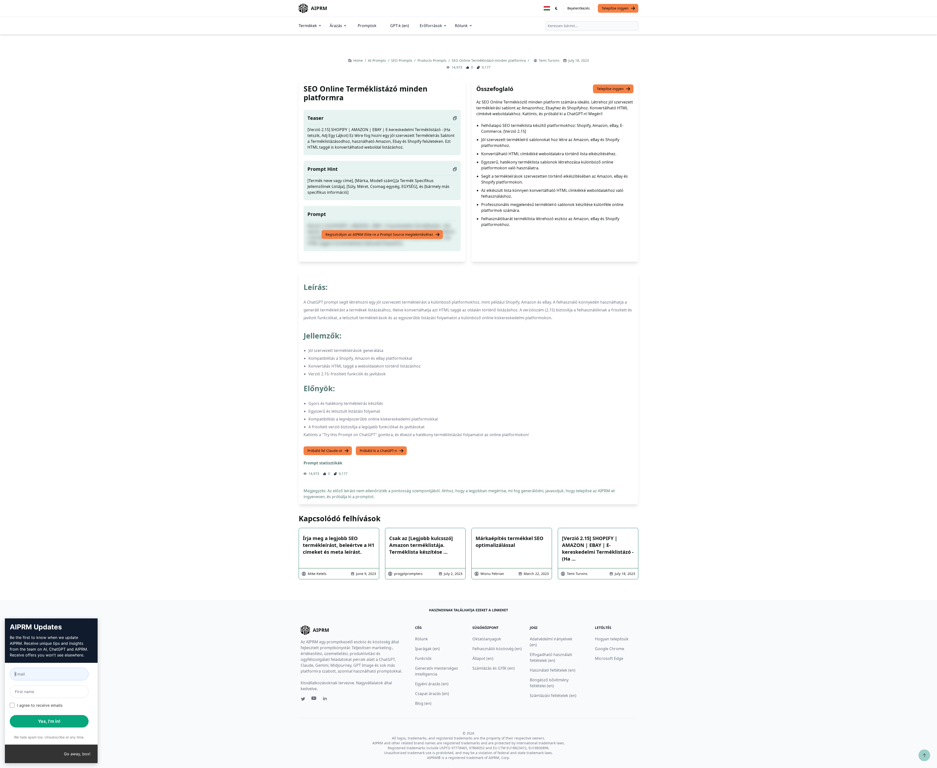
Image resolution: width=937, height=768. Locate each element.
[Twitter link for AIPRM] (303, 698)
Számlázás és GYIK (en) (493, 668)
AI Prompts (377, 60)
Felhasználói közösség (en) (497, 648)
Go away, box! (77, 753)
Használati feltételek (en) (552, 670)
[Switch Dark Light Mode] (556, 8)
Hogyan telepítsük (612, 639)
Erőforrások (431, 25)
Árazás (336, 25)
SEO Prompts (402, 60)
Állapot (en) (482, 658)
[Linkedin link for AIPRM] (326, 699)
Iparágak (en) (427, 648)
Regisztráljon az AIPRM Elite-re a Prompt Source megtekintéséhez (379, 234)
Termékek (308, 25)
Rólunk (461, 25)
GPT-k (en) (399, 25)
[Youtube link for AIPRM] (314, 699)
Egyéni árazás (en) (431, 683)
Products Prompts (433, 60)
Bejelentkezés (578, 8)
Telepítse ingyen (615, 8)
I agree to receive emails (39, 705)
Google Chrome (609, 648)
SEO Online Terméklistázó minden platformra (489, 60)
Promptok (367, 25)
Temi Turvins (549, 60)
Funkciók (423, 658)
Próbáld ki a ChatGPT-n (378, 450)
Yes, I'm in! (49, 721)
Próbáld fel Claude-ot (324, 450)
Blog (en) (423, 703)
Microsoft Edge (609, 658)
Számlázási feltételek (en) (553, 695)
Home (358, 60)
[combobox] (592, 26)
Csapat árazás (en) (432, 693)
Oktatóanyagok (486, 639)
